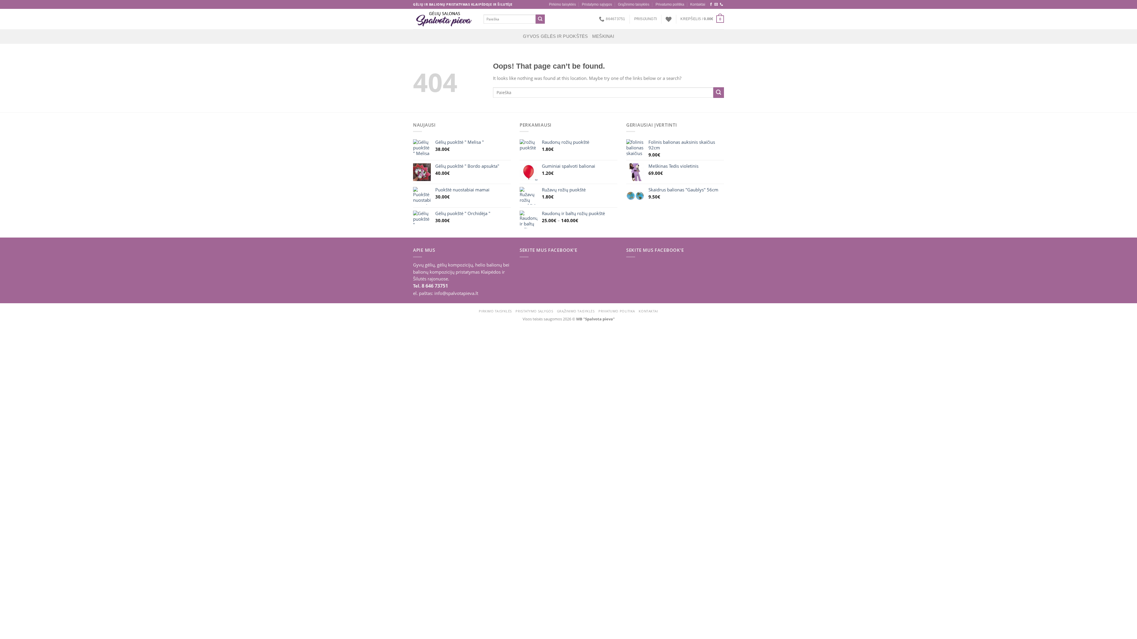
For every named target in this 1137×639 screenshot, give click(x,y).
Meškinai (603, 36)
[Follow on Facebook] (711, 4)
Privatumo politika (670, 4)
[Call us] (721, 4)
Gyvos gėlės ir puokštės (555, 36)
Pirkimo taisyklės (562, 4)
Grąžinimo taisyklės (633, 4)
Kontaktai (697, 4)
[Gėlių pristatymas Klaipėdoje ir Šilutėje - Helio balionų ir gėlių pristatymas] (444, 19)
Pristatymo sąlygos (597, 4)
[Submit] (540, 19)
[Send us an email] (716, 4)
